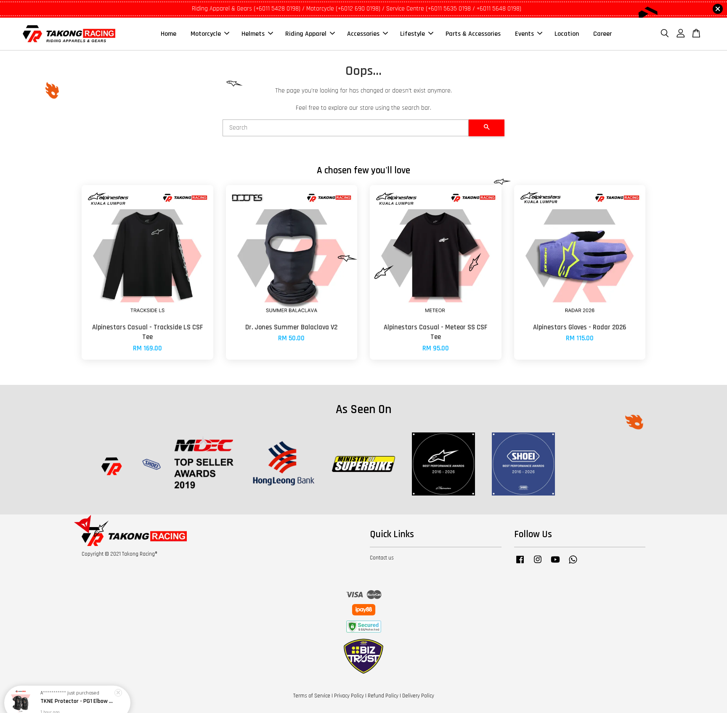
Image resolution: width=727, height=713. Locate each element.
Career (602, 33)
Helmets (253, 33)
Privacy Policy (349, 695)
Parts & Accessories (473, 33)
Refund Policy (383, 695)
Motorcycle (206, 33)
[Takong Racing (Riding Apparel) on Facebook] (520, 563)
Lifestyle (412, 33)
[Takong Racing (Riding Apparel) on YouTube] (555, 563)
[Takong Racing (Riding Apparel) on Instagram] (538, 563)
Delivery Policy (418, 695)
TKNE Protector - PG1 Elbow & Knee (77, 690)
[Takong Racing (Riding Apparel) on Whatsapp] (573, 563)
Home (168, 33)
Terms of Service (311, 695)
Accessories (363, 33)
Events (524, 33)
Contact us (382, 557)
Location (567, 33)
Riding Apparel (305, 33)
